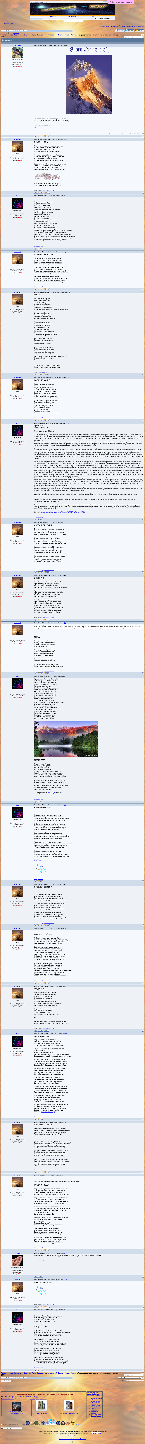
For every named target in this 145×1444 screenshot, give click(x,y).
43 (65, 252)
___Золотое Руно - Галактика (33, 35)
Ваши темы (114, 26)
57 (65, 1175)
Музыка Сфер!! (95, 1405)
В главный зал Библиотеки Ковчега (72, 1439)
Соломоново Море (48, 1112)
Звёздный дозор (9, 23)
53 (65, 928)
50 (66, 676)
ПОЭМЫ (37, 860)
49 (65, 623)
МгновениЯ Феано (55, 35)
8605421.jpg (51, 793)
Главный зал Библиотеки (94, 1395)
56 (68, 1122)
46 (68, 423)
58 (65, 1253)
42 (65, 195)
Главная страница (92, 1392)
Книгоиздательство (38, 246)
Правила (136, 26)
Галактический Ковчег (10, 35)
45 (68, 377)
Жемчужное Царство (94, 1412)
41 (65, 139)
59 (66, 1279)
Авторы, (7, 1396)
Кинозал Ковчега (96, 1414)
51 (65, 805)
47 (65, 522)
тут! (24, 1425)
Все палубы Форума (93, 1394)
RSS (112, 18)
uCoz (75, 1435)
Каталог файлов (96, 1416)
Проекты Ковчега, (18, 1396)
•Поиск (141, 26)
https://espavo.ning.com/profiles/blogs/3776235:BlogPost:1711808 (62, 512)
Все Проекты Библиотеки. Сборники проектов (16, 1412)
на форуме (34, 1399)
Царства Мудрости (94, 1409)
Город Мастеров (42, 1413)
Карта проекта (95, 1404)
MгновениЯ (16, 33)
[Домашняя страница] (47, 136)
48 (66, 575)
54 (66, 986)
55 (66, 1033)
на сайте (43, 1399)
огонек (17, 1253)
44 (69, 292)
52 (66, 884)
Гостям (108, 26)
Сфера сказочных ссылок (48, 190)
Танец (17, 195)
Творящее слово (85, 35)
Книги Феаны (70, 35)
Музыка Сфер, (32, 1396)
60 (66, 1310)
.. (108, 52)
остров (35, 127)
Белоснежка (17, 45)
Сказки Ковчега (7, 1399)
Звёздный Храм (95, 1407)
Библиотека (101, 26)
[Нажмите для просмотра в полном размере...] (66, 756)
